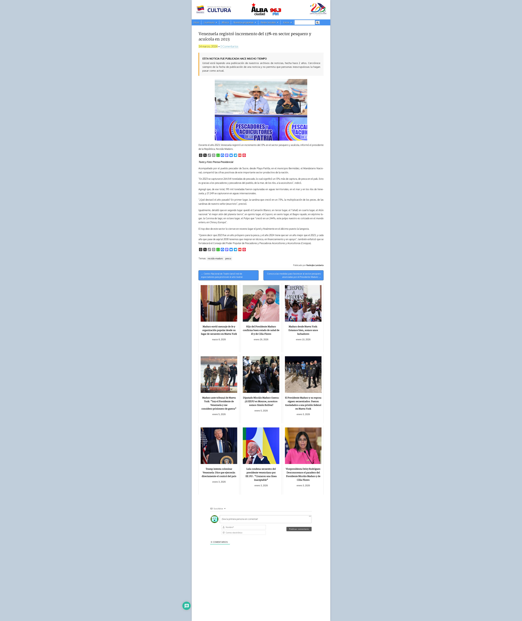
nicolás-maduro (215, 258)
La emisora (209, 22)
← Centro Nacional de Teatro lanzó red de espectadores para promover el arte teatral (222, 275)
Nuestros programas (244, 22)
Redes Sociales (268, 22)
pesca (228, 258)
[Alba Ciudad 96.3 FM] (261, 9)
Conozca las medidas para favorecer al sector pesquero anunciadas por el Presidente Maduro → (294, 275)
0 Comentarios (229, 46)
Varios (286, 22)
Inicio (196, 22)
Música (225, 22)
